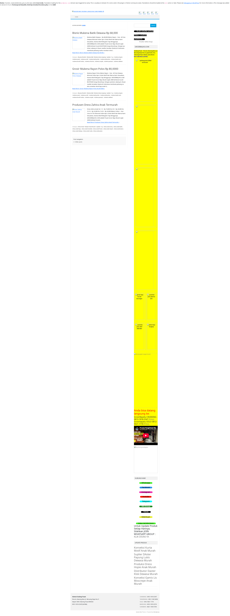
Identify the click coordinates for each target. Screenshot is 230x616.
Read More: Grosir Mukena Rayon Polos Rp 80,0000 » (88, 88)
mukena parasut (108, 61)
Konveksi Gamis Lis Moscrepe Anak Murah (145, 580)
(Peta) (151, 419)
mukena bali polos (105, 59)
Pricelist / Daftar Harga (146, 42)
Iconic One (139, 612)
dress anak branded (87, 129)
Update (109, 57)
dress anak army (108, 126)
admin (84, 25)
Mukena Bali (90, 57)
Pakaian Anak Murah (90, 126)
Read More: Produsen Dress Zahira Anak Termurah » (103, 122)
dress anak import (108, 129)
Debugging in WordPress (191, 3)
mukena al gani (118, 57)
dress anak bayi (77, 129)
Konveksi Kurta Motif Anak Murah (145, 549)
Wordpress (156, 612)
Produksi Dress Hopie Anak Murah (145, 565)
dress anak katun (118, 129)
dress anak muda (87, 131)
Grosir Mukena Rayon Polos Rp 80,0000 (95, 68)
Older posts (77, 142)
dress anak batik (118, 126)
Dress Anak (81, 126)
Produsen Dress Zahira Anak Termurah (95, 104)
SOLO (141, 602)
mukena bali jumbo (94, 59)
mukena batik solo (116, 59)
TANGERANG (143, 599)
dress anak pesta (97, 131)
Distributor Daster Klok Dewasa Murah (146, 572)
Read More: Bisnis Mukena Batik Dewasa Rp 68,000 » (88, 53)
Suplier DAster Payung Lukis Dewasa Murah (143, 557)
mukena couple (99, 61)
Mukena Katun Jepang (100, 57)
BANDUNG (143, 604)
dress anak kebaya (77, 131)
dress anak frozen (98, 129)
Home (76, 17)
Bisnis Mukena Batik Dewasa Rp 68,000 (95, 33)
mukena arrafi (84, 59)
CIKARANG (143, 597)
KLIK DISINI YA (141, 536)
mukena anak (76, 59)
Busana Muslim (82, 57)
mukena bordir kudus (78, 61)
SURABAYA (143, 607)
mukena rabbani (118, 61)
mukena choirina (89, 61)
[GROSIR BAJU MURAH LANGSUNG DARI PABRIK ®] (88, 11)
